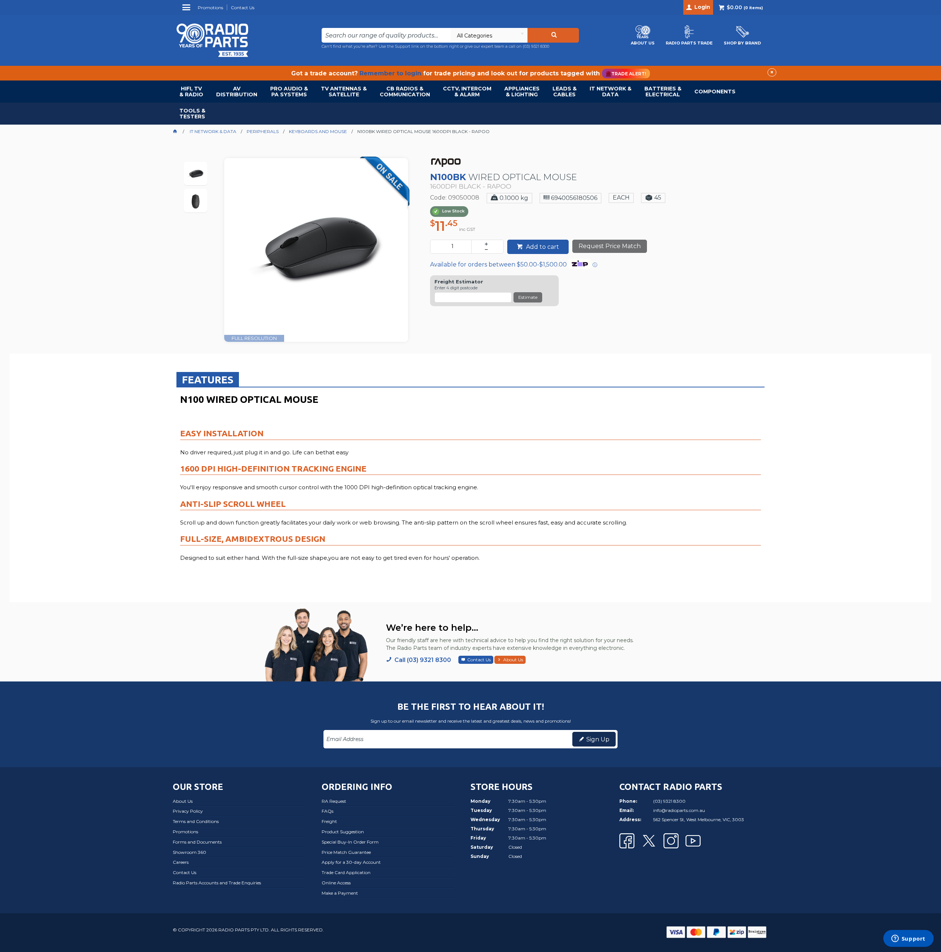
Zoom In (324, 244)
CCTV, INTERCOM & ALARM (467, 91)
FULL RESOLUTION (254, 338)
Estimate (527, 297)
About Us (513, 659)
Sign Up (597, 739)
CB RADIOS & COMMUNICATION (405, 91)
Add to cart (542, 246)
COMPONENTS (715, 91)
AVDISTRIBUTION (236, 91)
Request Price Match (610, 246)
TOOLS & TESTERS (192, 113)
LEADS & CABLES (564, 91)
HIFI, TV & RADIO (191, 91)
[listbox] (488, 35)
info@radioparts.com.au (679, 810)
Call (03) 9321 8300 (422, 659)
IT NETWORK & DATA (610, 91)
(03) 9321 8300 (536, 46)
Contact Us (479, 659)
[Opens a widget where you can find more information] (908, 939)
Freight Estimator (458, 281)
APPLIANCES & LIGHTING (522, 91)
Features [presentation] (207, 379)
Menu (187, 10)
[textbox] (386, 35)
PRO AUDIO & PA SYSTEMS (289, 91)
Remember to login (390, 73)
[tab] (207, 379)
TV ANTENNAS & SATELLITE (344, 91)
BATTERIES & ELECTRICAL (662, 91)
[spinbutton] (452, 246)
